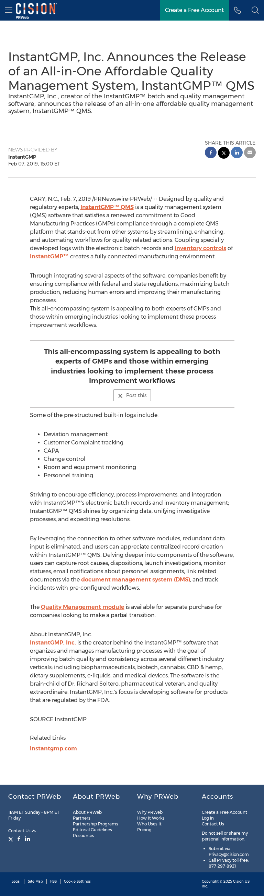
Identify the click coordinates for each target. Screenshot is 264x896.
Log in (208, 818)
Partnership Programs (95, 823)
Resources (83, 835)
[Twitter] (11, 838)
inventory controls (200, 248)
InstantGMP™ (49, 256)
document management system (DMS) (135, 579)
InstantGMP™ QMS (107, 207)
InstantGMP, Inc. (53, 642)
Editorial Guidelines (92, 829)
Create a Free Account (194, 10)
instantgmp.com (53, 748)
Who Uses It (149, 823)
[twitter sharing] (224, 153)
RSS (53, 881)
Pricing (144, 829)
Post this (136, 395)
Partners (81, 818)
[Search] (255, 10)
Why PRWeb (150, 812)
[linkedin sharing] (237, 153)
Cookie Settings (77, 881)
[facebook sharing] (211, 153)
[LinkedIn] (27, 838)
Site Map (35, 881)
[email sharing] (250, 153)
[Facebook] (19, 838)
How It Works (151, 818)
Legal (16, 881)
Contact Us (20, 830)
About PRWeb (87, 812)
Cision (238, 881)
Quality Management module (82, 607)
